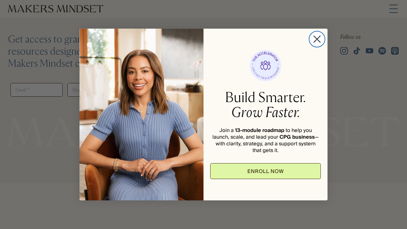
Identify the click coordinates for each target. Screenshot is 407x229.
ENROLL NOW (265, 171)
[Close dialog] (317, 39)
